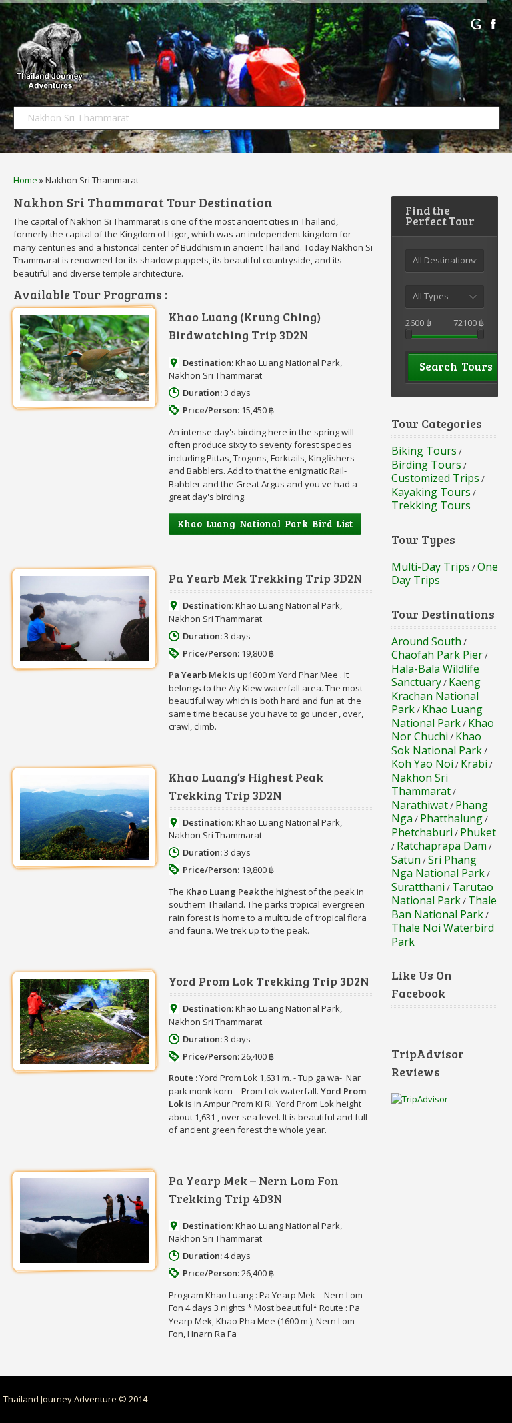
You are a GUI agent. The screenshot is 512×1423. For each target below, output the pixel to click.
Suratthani (418, 887)
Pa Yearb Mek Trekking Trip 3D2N (265, 578)
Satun (406, 859)
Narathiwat (419, 805)
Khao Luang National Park (287, 363)
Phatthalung (451, 818)
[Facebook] (493, 24)
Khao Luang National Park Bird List (265, 523)
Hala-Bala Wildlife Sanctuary (435, 675)
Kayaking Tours (431, 492)
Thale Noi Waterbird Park (442, 934)
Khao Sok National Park (436, 743)
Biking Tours (424, 450)
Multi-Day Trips (430, 566)
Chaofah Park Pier (437, 654)
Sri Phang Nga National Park (438, 866)
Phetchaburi (422, 832)
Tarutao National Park (442, 894)
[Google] (476, 24)
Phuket (478, 832)
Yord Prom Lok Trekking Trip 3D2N (269, 981)
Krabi (474, 763)
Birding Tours (426, 464)
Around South (426, 641)
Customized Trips (435, 478)
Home (25, 180)
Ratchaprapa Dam (442, 845)
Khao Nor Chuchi (442, 730)
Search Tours (456, 366)
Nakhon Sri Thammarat (215, 375)
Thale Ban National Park (444, 907)
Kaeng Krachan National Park (436, 695)
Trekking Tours (431, 505)
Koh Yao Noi (422, 763)
